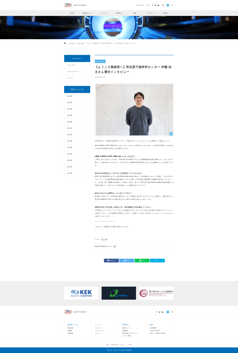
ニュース (103, 13)
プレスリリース (100, 330)
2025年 (69, 102)
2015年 (69, 167)
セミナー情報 (126, 336)
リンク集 (129, 344)
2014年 (69, 173)
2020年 (69, 134)
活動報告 (125, 330)
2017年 (69, 154)
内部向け (166, 13)
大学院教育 (153, 328)
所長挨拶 (70, 328)
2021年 (69, 128)
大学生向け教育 (155, 330)
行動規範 (70, 333)
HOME (72, 13)
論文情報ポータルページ (130, 333)
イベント (98, 333)
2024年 (69, 109)
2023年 (69, 115)
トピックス (98, 328)
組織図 (69, 330)
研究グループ (126, 328)
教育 (134, 13)
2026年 (69, 96)
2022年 (69, 122)
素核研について (88, 13)
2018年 (69, 147)
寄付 (107, 344)
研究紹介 (119, 13)
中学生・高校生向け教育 (157, 333)
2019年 (69, 141)
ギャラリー (150, 13)
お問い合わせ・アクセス (143, 5)
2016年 (69, 160)
